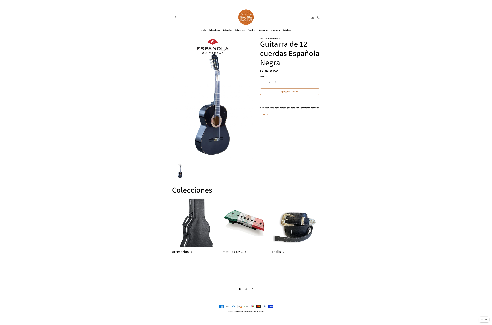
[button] (175, 17)
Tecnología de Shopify (256, 311)
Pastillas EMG (232, 252)
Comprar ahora (289, 99)
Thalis (276, 252)
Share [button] (265, 114)
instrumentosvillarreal (241, 311)
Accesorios (180, 252)
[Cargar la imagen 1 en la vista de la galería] (180, 170)
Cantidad (264, 76)
